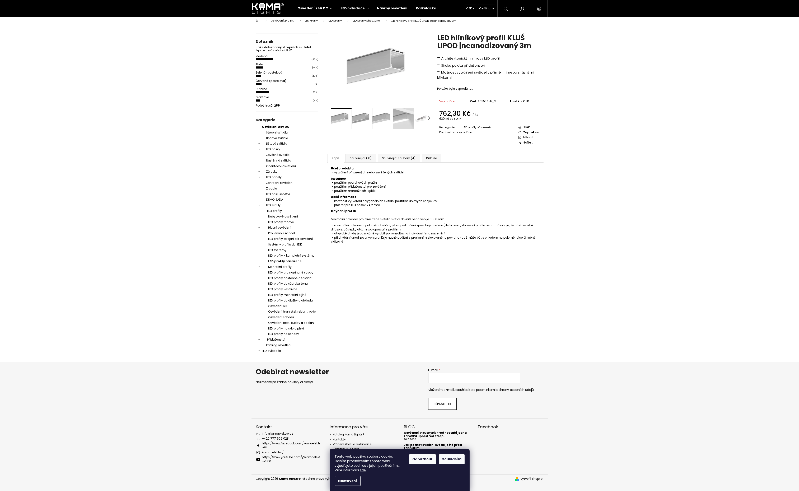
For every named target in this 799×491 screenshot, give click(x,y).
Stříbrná (261, 89)
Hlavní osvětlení (279, 227)
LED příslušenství (278, 194)
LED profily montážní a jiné (287, 295)
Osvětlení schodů (281, 317)
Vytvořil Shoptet (532, 479)
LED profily (274, 211)
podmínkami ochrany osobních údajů (505, 390)
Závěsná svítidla (278, 155)
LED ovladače (271, 351)
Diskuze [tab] (431, 158)
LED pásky (273, 149)
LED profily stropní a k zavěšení (290, 239)
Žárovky (271, 171)
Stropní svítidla (277, 132)
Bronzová (262, 97)
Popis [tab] (335, 158)
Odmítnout (422, 459)
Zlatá (259, 64)
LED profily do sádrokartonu (288, 283)
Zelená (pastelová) (270, 72)
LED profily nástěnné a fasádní (290, 278)
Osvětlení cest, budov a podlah (291, 323)
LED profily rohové (281, 222)
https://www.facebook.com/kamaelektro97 (291, 445)
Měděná (262, 56)
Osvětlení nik (277, 306)
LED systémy (277, 250)
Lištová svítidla (276, 143)
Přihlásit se (442, 404)
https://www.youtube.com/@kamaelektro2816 (291, 459)
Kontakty (339, 439)
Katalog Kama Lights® (348, 434)
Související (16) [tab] (361, 158)
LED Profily (273, 205)
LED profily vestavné (282, 289)
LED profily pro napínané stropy (290, 272)
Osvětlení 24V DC (275, 127)
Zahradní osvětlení (279, 183)
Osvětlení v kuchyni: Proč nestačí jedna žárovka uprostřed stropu (435, 434)
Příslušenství (276, 339)
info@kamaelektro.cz (277, 433)
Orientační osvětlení (281, 166)
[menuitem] (315, 8)
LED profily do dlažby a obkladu (290, 300)
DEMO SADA (274, 199)
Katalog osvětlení (278, 345)
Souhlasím (451, 459)
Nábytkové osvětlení (283, 216)
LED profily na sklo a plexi (286, 328)
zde (363, 470)
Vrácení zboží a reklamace (352, 444)
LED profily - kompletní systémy (291, 255)
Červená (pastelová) (271, 81)
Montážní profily (280, 267)
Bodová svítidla (277, 138)
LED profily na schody (283, 334)
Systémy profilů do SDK (285, 244)
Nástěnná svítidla (278, 160)
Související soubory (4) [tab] (399, 158)
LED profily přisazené (284, 261)
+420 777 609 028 (275, 438)
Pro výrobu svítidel (281, 233)
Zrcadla (271, 188)
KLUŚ (526, 101)
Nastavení (347, 480)
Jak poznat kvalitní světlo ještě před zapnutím (433, 446)
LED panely (274, 177)
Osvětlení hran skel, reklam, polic (292, 311)
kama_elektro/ (273, 452)
